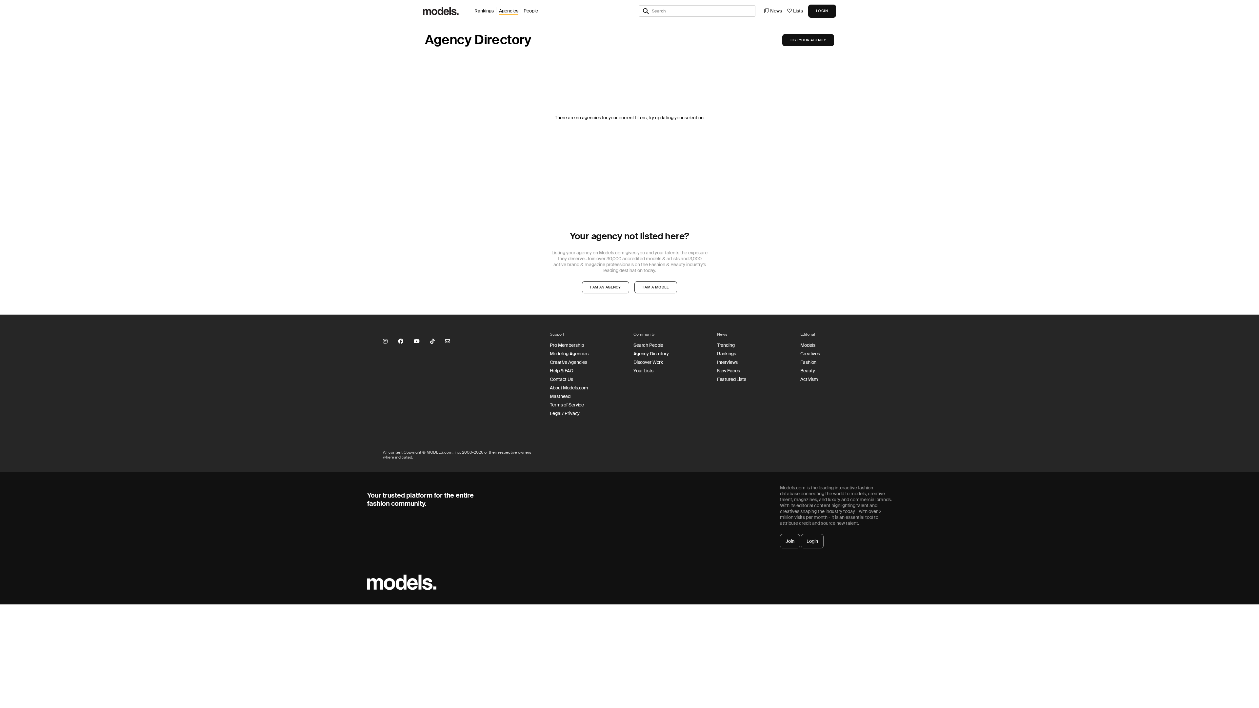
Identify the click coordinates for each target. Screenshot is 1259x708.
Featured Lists (731, 379)
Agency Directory (478, 39)
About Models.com (569, 388)
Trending (726, 345)
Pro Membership (567, 345)
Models (807, 345)
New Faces (728, 371)
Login (812, 541)
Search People (648, 345)
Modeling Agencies (569, 354)
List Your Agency (808, 40)
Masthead (560, 396)
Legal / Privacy (565, 413)
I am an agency (605, 287)
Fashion (808, 362)
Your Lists (643, 371)
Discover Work (648, 362)
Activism (809, 379)
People (531, 11)
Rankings (484, 11)
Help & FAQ (561, 371)
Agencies (508, 11)
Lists (798, 11)
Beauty (807, 371)
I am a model (656, 287)
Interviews (727, 362)
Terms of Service (567, 405)
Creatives (810, 354)
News (776, 11)
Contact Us (561, 379)
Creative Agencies (568, 362)
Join (790, 541)
